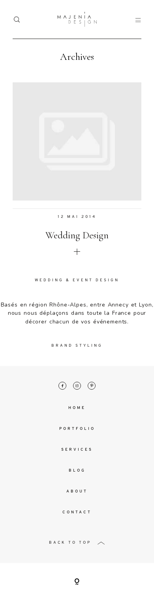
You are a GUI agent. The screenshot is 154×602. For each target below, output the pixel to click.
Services (77, 450)
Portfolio (77, 429)
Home (77, 408)
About (77, 491)
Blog (77, 470)
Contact (77, 512)
